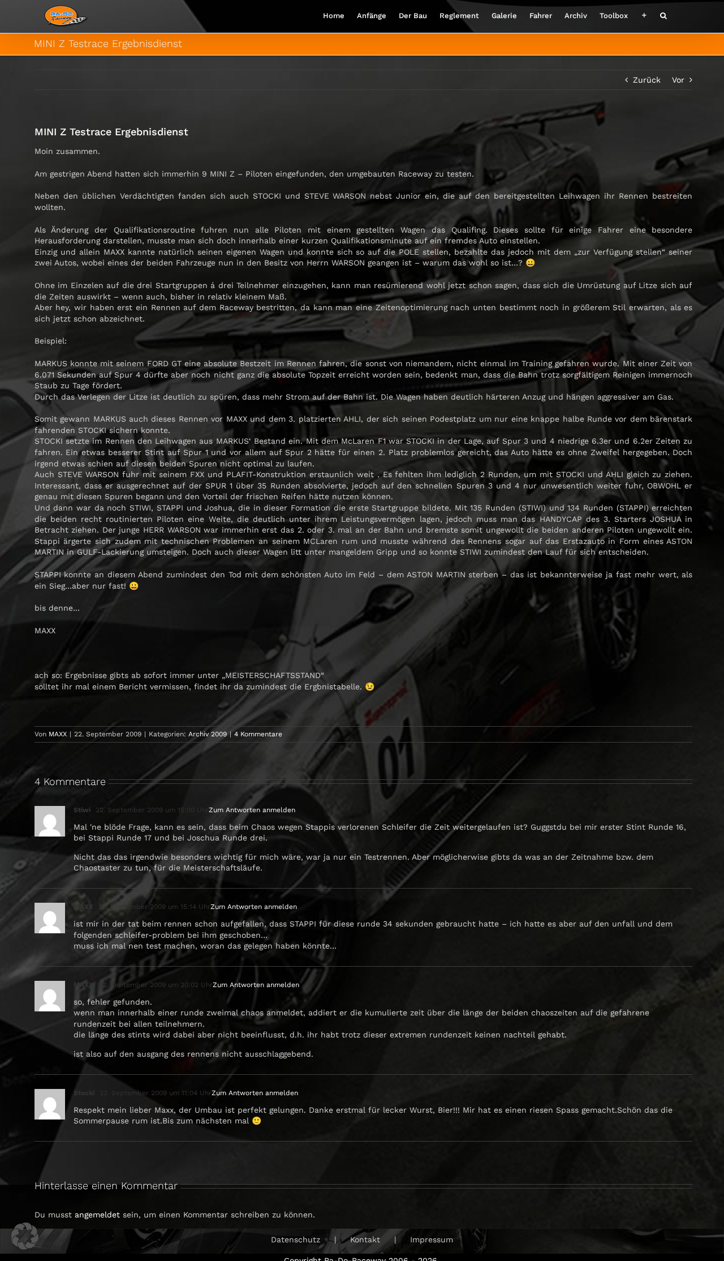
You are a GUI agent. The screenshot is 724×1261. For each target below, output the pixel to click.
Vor (678, 79)
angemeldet (97, 1214)
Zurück (647, 79)
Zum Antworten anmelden (252, 810)
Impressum (431, 1239)
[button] (663, 14)
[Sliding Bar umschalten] (644, 14)
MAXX (58, 734)
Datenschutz (295, 1239)
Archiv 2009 (207, 734)
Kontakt (365, 1239)
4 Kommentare (258, 734)
